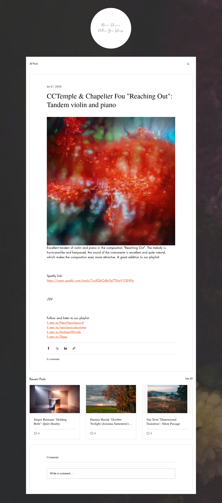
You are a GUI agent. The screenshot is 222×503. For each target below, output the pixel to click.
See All (189, 378)
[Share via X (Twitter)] (57, 348)
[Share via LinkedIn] (65, 348)
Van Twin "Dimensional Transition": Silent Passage (163, 421)
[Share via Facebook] (48, 348)
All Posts (33, 63)
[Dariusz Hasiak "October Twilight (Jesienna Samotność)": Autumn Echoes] (111, 399)
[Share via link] (74, 348)
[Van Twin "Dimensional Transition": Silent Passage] (167, 399)
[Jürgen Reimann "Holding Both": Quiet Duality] (55, 399)
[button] (188, 63)
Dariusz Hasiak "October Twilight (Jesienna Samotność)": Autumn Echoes (110, 421)
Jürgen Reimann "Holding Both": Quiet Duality (50, 421)
